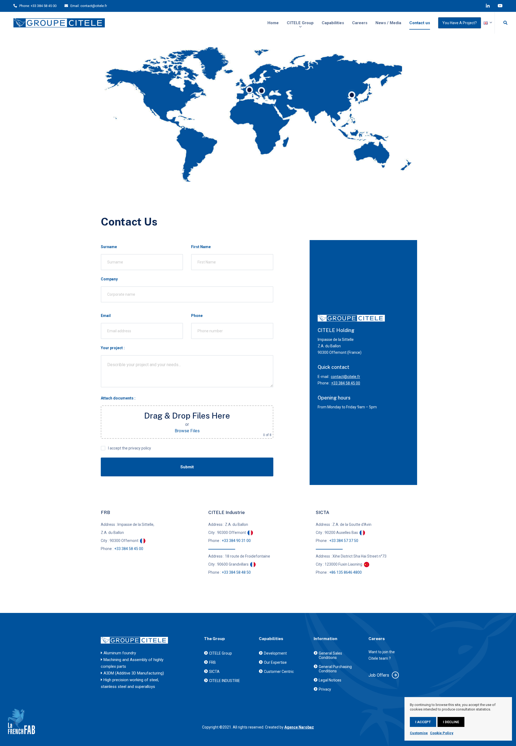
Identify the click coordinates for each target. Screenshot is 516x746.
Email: (75, 6)
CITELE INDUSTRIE (224, 681)
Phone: (24, 6)
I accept (423, 722)
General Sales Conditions (330, 655)
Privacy (325, 689)
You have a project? (459, 23)
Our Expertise (275, 662)
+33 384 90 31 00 (236, 540)
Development (275, 653)
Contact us (419, 22)
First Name (201, 247)
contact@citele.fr (93, 6)
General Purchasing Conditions (335, 669)
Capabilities (333, 22)
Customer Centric (279, 671)
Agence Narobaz (299, 727)
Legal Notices (330, 680)
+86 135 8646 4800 (345, 572)
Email (106, 315)
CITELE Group (300, 22)
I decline (451, 722)
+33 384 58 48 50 (236, 572)
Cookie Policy (441, 733)
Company (109, 279)
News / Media (388, 22)
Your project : (113, 348)
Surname (109, 247)
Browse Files (187, 430)
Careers (359, 22)
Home (273, 22)
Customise (419, 733)
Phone (197, 315)
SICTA (214, 671)
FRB (212, 662)
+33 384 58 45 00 (43, 6)
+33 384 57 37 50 (343, 540)
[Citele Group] (59, 22)
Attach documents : (118, 398)
